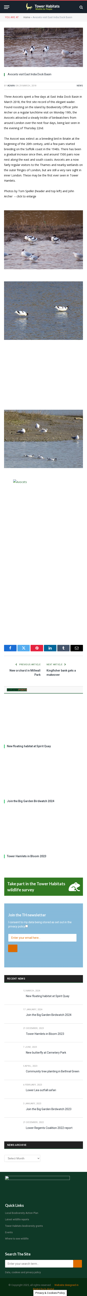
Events (9, 1232)
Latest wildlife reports (17, 1219)
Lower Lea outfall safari (41, 1090)
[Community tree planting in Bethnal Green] (11, 1070)
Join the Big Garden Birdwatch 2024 (30, 801)
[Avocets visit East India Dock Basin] (43, 47)
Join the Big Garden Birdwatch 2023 (48, 1109)
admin (11, 85)
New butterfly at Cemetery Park (46, 1052)
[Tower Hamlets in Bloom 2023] (43, 830)
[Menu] (6, 7)
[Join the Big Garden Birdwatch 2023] (11, 1108)
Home (26, 17)
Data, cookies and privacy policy (23, 1272)
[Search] (81, 7)
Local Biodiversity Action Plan (21, 1213)
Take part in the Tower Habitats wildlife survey (36, 886)
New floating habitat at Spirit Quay (29, 746)
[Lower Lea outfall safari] (11, 1089)
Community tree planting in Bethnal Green (52, 1071)
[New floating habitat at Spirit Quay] (43, 720)
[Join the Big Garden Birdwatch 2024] (43, 775)
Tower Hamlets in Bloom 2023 (26, 856)
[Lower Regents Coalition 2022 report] (11, 1127)
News (80, 85)
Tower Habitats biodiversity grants (24, 1226)
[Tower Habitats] (43, 7)
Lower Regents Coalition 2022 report (49, 1127)
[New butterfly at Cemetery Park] (11, 1051)
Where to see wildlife (17, 1238)
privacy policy (16, 926)
